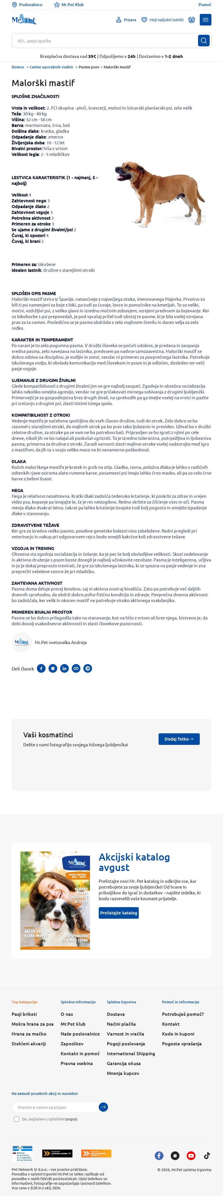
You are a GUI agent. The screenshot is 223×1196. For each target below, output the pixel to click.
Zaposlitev (72, 1043)
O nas (67, 1014)
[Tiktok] (207, 1155)
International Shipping (131, 1053)
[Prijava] (103, 1107)
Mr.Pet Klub (73, 4)
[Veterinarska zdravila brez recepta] (22, 1153)
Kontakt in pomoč (80, 1053)
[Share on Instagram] (52, 668)
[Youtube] (191, 1155)
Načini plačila (121, 1023)
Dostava (116, 1014)
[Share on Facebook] (41, 668)
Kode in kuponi (178, 1033)
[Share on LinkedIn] (64, 668)
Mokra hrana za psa (33, 1023)
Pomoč (205, 4)
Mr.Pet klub (73, 1023)
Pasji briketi (24, 1014)
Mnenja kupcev (123, 1073)
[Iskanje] (204, 40)
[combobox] (108, 40)
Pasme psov (89, 67)
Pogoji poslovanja (126, 1043)
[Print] (87, 668)
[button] (205, 19)
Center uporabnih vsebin (51, 67)
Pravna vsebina (77, 1063)
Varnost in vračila (125, 1033)
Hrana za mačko (29, 1033)
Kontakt (171, 1023)
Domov (18, 67)
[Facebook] (159, 1155)
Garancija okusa (124, 1063)
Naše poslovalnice (80, 1033)
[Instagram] (175, 1155)
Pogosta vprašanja (182, 1043)
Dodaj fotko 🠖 (179, 739)
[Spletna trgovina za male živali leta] (57, 1153)
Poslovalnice (30, 4)
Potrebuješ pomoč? (183, 1014)
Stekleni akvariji (29, 1043)
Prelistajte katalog (118, 913)
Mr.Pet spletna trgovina (191, 1169)
